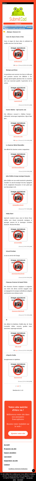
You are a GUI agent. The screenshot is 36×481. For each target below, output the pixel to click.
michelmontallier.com (18, 167)
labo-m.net (18, 346)
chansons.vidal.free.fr (18, 311)
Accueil (7, 445)
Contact (7, 465)
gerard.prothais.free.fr (18, 273)
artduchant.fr (18, 61)
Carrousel (7, 457)
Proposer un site (10, 449)
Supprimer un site (11, 461)
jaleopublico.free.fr (18, 205)
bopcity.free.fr (18, 377)
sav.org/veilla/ (18, 242)
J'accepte (20, 480)
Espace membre (10, 453)
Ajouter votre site (18, 433)
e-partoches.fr (18, 101)
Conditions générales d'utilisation (18, 469)
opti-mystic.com (18, 136)
